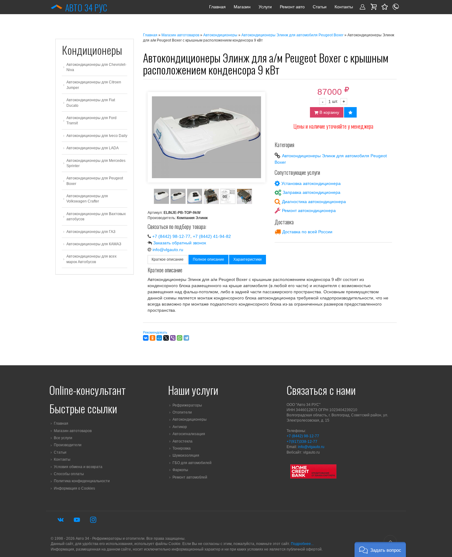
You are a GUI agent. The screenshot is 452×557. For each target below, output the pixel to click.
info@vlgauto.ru (168, 249)
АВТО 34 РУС (86, 7)
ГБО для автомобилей (192, 463)
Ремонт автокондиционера (309, 210)
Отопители (182, 412)
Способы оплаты (69, 474)
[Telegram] (186, 338)
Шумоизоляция (185, 456)
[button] (380, 549)
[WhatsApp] (179, 338)
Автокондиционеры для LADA (92, 148)
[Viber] (173, 338)
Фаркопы (180, 470)
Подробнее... (302, 544)
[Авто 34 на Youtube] (76, 519)
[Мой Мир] (159, 338)
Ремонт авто (292, 6)
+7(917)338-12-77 (302, 441)
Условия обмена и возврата (78, 467)
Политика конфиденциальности (82, 481)
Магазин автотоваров (180, 35)
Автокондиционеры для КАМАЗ (93, 244)
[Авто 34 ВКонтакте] (60, 519)
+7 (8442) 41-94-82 (212, 236)
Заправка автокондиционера (311, 192)
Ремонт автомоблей (189, 477)
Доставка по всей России (307, 231)
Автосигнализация (188, 434)
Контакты (344, 6)
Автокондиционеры (220, 35)
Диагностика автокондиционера (314, 201)
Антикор (179, 427)
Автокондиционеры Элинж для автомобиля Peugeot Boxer (292, 35)
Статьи (320, 6)
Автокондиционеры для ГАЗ (90, 232)
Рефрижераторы (187, 405)
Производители (67, 445)
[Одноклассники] (152, 338)
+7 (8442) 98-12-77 (171, 236)
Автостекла (182, 441)
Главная (217, 6)
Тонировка (181, 448)
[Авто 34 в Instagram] (93, 519)
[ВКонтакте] (146, 338)
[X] (166, 338)
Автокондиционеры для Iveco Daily (96, 136)
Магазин (242, 6)
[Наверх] (390, 541)
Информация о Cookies (74, 488)
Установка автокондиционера (311, 183)
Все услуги (63, 438)
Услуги (265, 6)
